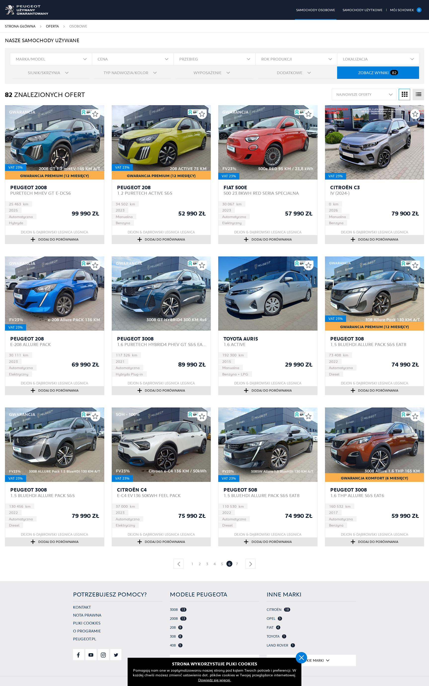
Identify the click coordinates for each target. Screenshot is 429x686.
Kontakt (82, 607)
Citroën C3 (345, 187)
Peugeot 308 (347, 338)
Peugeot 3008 (135, 338)
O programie (87, 630)
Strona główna (20, 26)
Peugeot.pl (84, 638)
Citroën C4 (132, 489)
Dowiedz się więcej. (214, 679)
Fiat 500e (235, 187)
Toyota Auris (240, 338)
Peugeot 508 (240, 489)
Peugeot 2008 (28, 187)
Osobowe (78, 26)
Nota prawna (87, 615)
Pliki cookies (87, 622)
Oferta (52, 26)
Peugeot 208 (134, 187)
